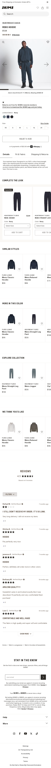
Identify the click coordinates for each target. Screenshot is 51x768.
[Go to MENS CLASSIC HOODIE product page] (11, 265)
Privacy (25, 757)
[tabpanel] (25, 165)
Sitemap (25, 746)
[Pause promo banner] (47, 2)
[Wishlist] (37, 7)
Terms (25, 761)
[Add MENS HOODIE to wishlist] (48, 42)
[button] (11, 34)
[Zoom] (3, 42)
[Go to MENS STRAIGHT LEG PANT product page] (34, 319)
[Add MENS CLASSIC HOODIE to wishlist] (19, 269)
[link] (4, 117)
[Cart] (42, 7)
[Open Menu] (47, 7)
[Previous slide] (4, 64)
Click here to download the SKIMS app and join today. (22, 107)
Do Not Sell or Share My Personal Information (25, 765)
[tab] (6, 154)
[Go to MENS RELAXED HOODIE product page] (34, 265)
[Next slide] (46, 64)
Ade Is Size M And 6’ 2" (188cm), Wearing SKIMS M (25, 93)
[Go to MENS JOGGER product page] (34, 373)
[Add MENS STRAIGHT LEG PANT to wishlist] (42, 323)
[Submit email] (43, 677)
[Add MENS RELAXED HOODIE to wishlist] (42, 269)
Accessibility (25, 754)
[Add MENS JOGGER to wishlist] (42, 378)
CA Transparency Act (25, 750)
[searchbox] (28, 14)
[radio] (5, 128)
